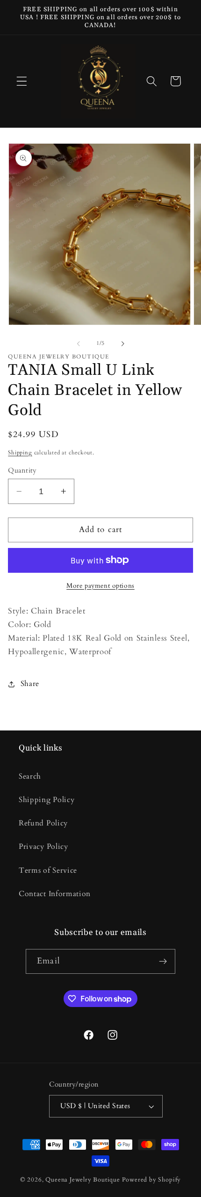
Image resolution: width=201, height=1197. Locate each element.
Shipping (20, 452)
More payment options (100, 585)
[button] (22, 81)
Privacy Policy (43, 846)
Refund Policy (43, 823)
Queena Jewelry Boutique (83, 1179)
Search (30, 776)
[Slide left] (78, 343)
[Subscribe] (163, 961)
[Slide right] (122, 343)
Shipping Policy (46, 800)
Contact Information (55, 894)
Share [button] (30, 684)
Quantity (22, 470)
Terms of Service (48, 870)
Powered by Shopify (151, 1179)
